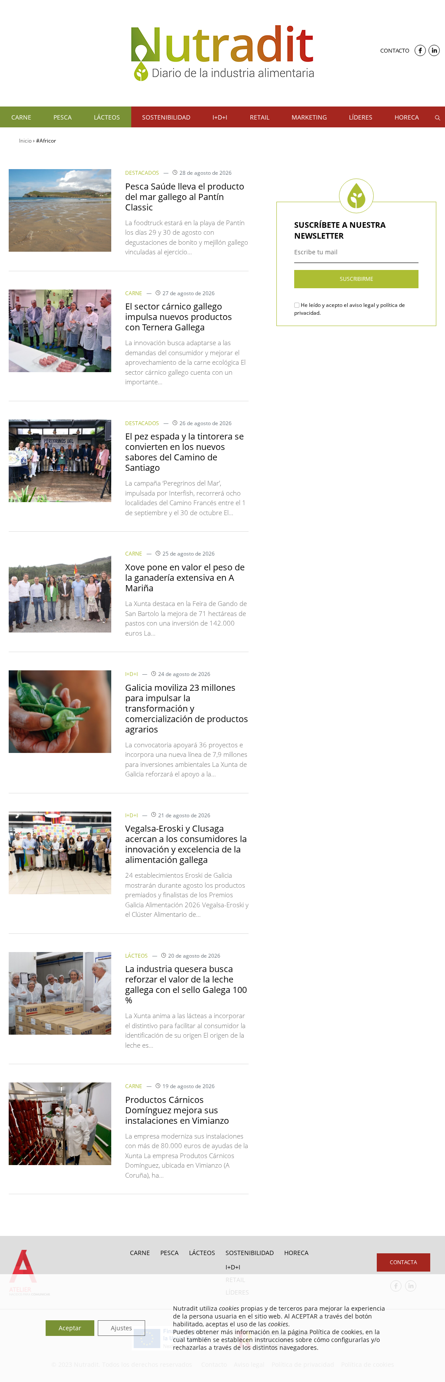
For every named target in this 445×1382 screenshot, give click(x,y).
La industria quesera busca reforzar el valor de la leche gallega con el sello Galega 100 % (186, 984)
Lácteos (136, 955)
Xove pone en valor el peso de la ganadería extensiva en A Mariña (185, 577)
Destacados (142, 172)
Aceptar (70, 1328)
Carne (133, 293)
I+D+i (131, 674)
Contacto (394, 50)
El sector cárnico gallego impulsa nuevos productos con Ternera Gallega (178, 316)
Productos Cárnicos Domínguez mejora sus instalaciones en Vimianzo (177, 1110)
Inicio (25, 140)
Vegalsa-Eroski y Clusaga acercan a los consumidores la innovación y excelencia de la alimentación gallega (186, 844)
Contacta (403, 1262)
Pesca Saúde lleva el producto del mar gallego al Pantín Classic (184, 196)
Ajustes (121, 1328)
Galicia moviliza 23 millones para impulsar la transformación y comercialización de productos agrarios (186, 708)
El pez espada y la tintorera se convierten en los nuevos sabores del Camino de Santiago (184, 451)
